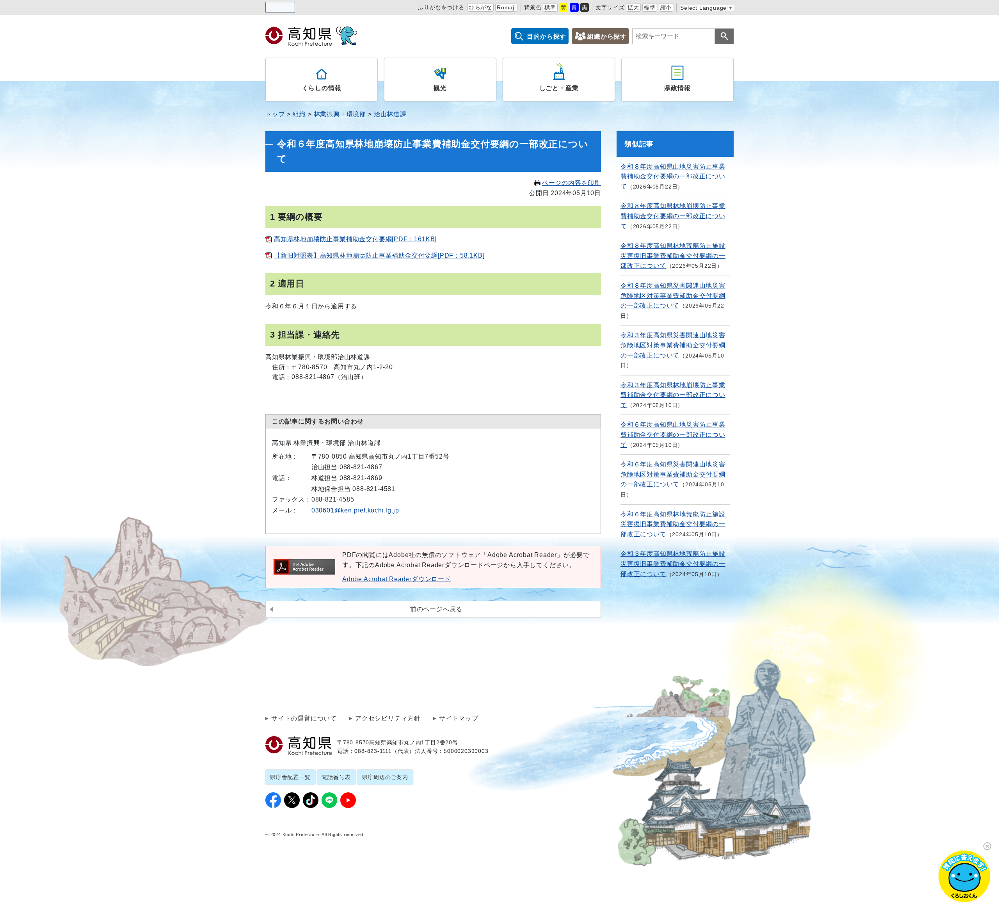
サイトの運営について (304, 718)
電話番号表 (336, 777)
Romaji (506, 7)
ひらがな (480, 7)
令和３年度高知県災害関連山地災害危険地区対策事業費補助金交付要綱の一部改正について (672, 345)
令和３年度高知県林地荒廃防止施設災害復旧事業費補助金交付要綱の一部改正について (672, 563)
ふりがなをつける (441, 7)
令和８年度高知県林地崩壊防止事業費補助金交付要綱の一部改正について (672, 216)
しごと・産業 (559, 88)
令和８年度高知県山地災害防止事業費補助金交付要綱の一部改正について (672, 176)
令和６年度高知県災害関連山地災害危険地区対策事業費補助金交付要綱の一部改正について (672, 474)
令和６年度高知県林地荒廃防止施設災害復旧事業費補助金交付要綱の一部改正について (672, 524)
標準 (550, 7)
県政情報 (677, 88)
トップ (275, 114)
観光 (440, 88)
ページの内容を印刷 (571, 183)
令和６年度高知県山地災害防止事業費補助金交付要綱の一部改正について (672, 434)
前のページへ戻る (436, 609)
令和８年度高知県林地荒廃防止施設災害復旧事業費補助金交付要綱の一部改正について (672, 255)
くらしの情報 (321, 88)
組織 (299, 114)
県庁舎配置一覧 (290, 777)
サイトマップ (458, 718)
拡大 (633, 7)
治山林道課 (390, 114)
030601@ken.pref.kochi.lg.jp (355, 510)
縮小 (666, 7)
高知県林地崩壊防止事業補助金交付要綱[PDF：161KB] (355, 239)
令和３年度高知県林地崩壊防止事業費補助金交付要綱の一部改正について (672, 395)
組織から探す (607, 36)
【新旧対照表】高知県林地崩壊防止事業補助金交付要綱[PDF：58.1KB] (379, 255)
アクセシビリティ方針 (388, 718)
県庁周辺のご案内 (385, 777)
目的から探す (546, 36)
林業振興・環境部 (340, 114)
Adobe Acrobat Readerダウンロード (396, 579)
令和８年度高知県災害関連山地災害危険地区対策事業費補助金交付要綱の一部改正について (672, 295)
